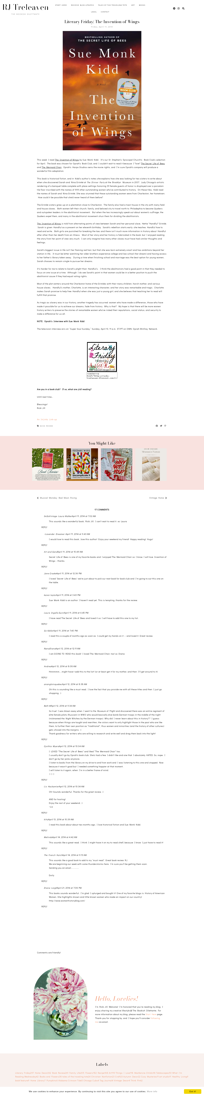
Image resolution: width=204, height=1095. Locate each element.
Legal (94, 12)
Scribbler (48, 630)
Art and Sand (50, 551)
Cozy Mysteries (150, 1076)
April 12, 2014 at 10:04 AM (72, 746)
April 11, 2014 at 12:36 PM (69, 573)
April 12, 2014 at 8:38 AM (74, 684)
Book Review (46, 426)
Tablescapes (164, 1072)
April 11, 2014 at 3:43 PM (68, 595)
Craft (119, 1076)
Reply (44, 527)
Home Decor (43, 1072)
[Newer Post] (78, 498)
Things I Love (124, 1072)
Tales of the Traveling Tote (112, 5)
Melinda (48, 837)
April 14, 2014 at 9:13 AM (74, 855)
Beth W (47, 705)
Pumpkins (52, 1080)
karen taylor (50, 595)
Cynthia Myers (51, 746)
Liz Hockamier (51, 786)
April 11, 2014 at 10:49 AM (70, 551)
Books (142, 5)
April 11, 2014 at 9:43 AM (78, 534)
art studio (165, 1076)
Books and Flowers (51, 1076)
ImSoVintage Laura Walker (58, 516)
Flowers (91, 1072)
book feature (22, 1080)
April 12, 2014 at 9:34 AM (63, 705)
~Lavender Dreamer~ (55, 534)
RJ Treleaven (25, 7)
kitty (46, 819)
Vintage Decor (122, 1080)
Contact (105, 12)
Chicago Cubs (91, 1080)
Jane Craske (50, 573)
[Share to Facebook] (157, 425)
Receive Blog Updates (82, 5)
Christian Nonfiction (103, 1076)
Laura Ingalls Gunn (54, 612)
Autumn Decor (132, 1076)
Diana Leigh (50, 887)
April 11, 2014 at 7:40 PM (65, 630)
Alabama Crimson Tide (70, 1080)
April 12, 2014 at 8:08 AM (63, 666)
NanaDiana (50, 648)
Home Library (38, 1080)
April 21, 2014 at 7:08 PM (69, 887)
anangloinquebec (53, 684)
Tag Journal (106, 1080)
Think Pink (137, 1080)
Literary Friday (24, 1072)
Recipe (103, 1072)
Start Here (61, 5)
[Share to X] (161, 425)
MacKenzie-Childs (145, 1072)
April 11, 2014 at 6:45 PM (76, 612)
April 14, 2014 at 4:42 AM (64, 837)
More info (152, 1091)
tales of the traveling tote (76, 1076)
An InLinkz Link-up (47, 419)
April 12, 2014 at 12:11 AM (68, 648)
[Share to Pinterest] (165, 425)
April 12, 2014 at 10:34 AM (71, 786)
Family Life (76, 1072)
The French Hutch (53, 855)
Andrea (47, 666)
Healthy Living (180, 1076)
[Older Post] (147, 498)
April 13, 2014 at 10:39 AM (61, 819)
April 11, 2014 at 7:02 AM (84, 516)
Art (133, 5)
